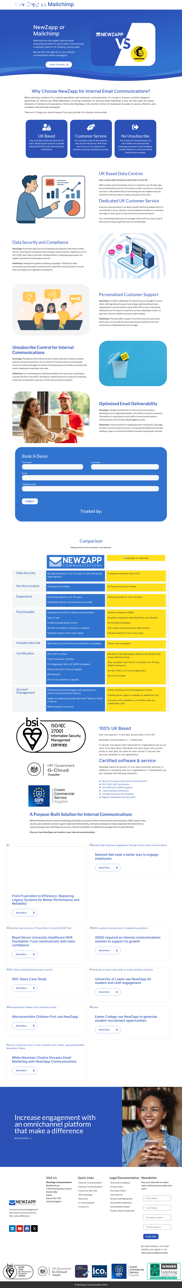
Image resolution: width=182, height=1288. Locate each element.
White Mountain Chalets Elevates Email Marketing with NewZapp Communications (44, 1059)
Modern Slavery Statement (122, 1210)
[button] (175, 4)
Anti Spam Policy (118, 1190)
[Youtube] (19, 1228)
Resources (83, 1198)
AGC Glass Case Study (29, 979)
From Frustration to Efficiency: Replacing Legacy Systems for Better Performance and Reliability (45, 900)
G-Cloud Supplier (86, 1202)
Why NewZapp (85, 1194)
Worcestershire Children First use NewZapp (45, 1017)
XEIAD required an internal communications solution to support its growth (128, 939)
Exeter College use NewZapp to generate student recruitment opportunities (126, 1018)
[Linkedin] (12, 1228)
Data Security (116, 1194)
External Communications (90, 1186)
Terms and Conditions (120, 1182)
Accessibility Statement (121, 1202)
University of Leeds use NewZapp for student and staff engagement (123, 981)
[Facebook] (27, 1228)
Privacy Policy (116, 1186)
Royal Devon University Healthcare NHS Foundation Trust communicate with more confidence (43, 941)
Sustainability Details (120, 1206)
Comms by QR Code (87, 1190)
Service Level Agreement (121, 1198)
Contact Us (83, 1206)
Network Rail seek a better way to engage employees (126, 856)
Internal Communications (90, 1182)
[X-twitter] (34, 1228)
